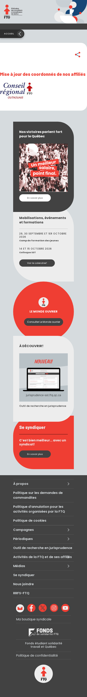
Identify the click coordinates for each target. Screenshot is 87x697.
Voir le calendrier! (37, 263)
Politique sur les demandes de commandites (38, 495)
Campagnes (23, 529)
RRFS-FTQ (21, 593)
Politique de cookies (29, 520)
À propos (20, 483)
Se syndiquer (24, 575)
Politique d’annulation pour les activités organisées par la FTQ (39, 509)
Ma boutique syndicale (33, 619)
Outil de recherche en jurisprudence (42, 548)
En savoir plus (35, 197)
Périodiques (23, 539)
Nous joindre (23, 584)
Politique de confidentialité (37, 655)
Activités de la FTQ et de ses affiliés (42, 557)
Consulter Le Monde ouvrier (43, 322)
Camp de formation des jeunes (39, 240)
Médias (19, 566)
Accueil (9, 33)
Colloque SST (27, 252)
